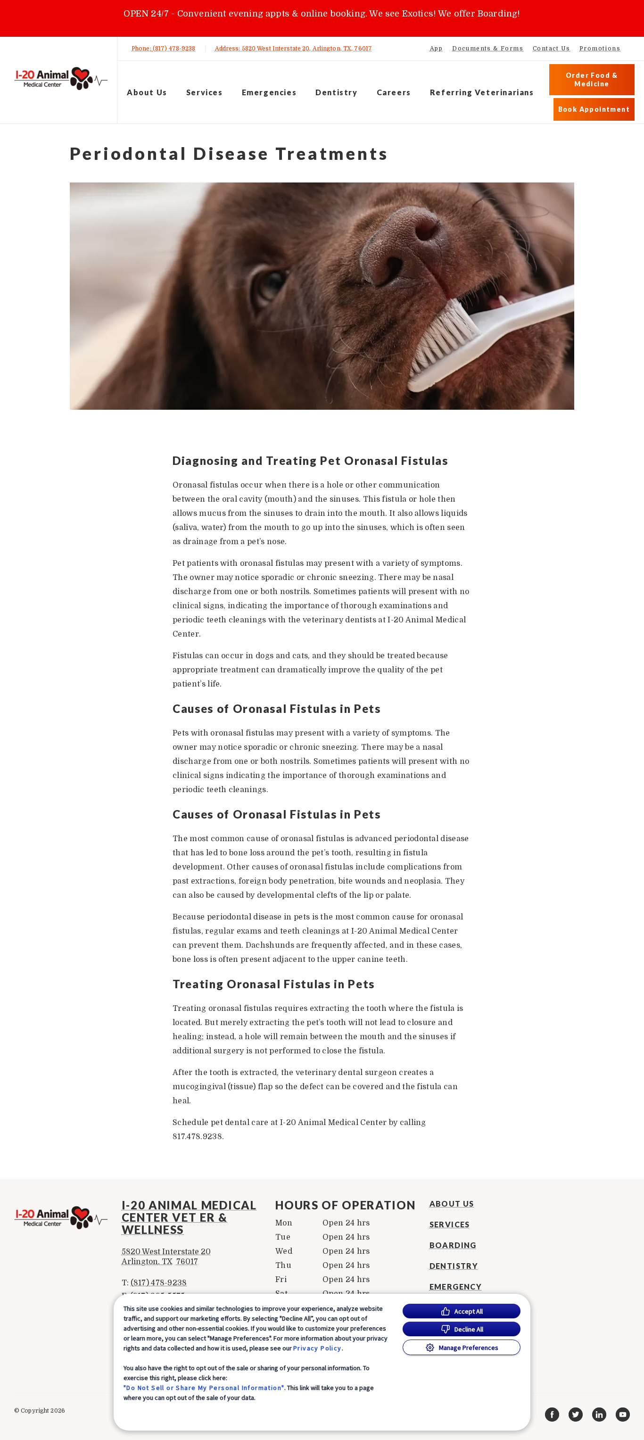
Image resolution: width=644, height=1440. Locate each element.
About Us (147, 92)
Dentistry (336, 92)
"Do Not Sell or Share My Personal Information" (204, 1387)
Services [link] (449, 1224)
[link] (60, 78)
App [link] (436, 48)
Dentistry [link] (454, 1266)
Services (204, 92)
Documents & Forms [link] (487, 48)
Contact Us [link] (551, 48)
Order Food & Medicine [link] (592, 79)
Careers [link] (394, 92)
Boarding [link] (453, 1245)
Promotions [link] (599, 48)
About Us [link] (451, 1204)
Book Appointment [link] (594, 109)
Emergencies (269, 92)
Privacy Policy (317, 1348)
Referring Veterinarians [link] (482, 92)
